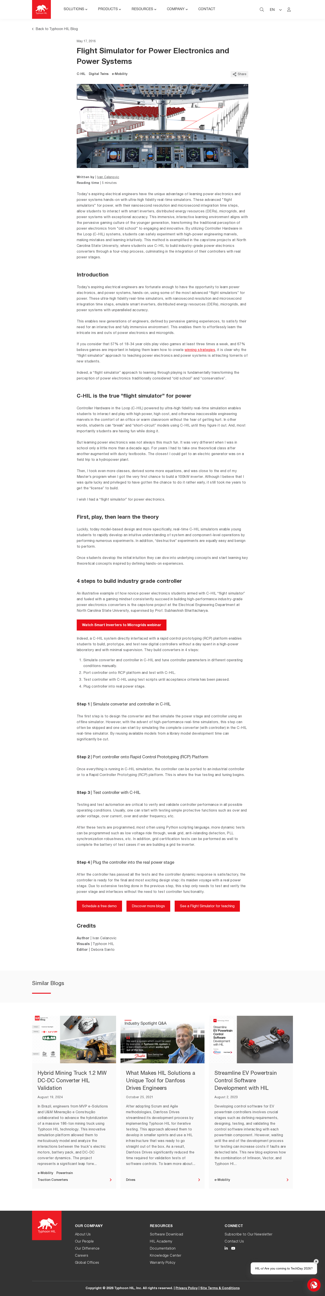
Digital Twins (99, 74)
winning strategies (200, 350)
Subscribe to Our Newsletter (248, 1235)
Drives (130, 1180)
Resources (142, 9)
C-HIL (81, 74)
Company (176, 9)
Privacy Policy (187, 1288)
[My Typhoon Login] (289, 9)
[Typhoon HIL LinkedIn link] (226, 1249)
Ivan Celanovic (108, 177)
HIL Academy (161, 1242)
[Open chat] (314, 1285)
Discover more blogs (148, 906)
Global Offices (87, 1263)
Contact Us (234, 1242)
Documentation (163, 1249)
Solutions (74, 9)
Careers (81, 1256)
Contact (206, 9)
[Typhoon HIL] (41, 9)
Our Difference (87, 1249)
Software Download (166, 1235)
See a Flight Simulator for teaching (207, 906)
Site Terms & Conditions (220, 1288)
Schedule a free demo (99, 906)
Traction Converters (53, 1180)
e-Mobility (119, 74)
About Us (83, 1235)
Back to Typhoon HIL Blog (57, 29)
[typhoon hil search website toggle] (262, 9)
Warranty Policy (163, 1263)
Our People (84, 1242)
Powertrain (64, 1173)
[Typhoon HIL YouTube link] (233, 1249)
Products (108, 9)
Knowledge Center (166, 1256)
